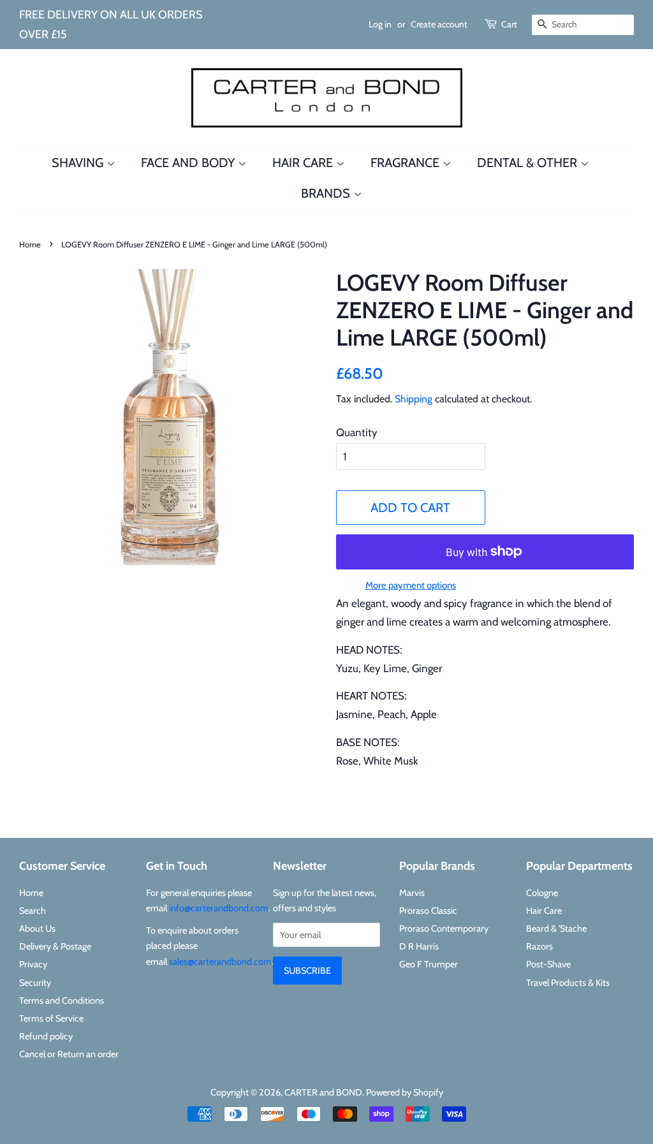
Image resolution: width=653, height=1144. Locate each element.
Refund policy (46, 1036)
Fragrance (407, 162)
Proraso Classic (428, 910)
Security (35, 982)
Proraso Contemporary (443, 928)
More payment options (410, 585)
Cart (509, 24)
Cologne (542, 892)
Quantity (357, 432)
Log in (380, 24)
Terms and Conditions (61, 1000)
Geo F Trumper (428, 964)
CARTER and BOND (323, 1092)
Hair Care (304, 162)
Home (30, 244)
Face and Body (189, 162)
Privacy (33, 964)
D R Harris (419, 946)
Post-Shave (548, 964)
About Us (37, 928)
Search (32, 910)
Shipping (413, 399)
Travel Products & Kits (568, 982)
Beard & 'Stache (556, 928)
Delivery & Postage (55, 946)
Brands (327, 193)
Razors (539, 946)
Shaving (79, 162)
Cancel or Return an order (69, 1054)
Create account (439, 24)
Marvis (412, 892)
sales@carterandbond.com (220, 961)
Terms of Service (51, 1018)
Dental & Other (528, 162)
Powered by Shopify (404, 1092)
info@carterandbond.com (218, 908)
